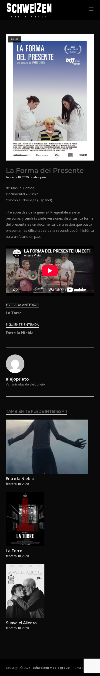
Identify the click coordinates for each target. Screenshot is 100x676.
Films (14, 39)
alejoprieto (41, 177)
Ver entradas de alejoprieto (25, 384)
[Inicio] (29, 9)
